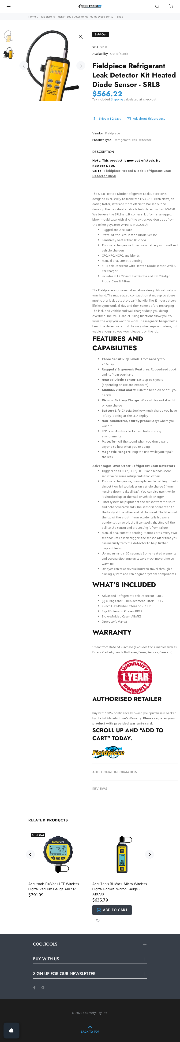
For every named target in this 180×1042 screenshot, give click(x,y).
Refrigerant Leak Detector (132, 140)
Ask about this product (149, 119)
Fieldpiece (112, 133)
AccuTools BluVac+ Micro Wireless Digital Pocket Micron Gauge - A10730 (119, 889)
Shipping (117, 99)
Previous (23, 65)
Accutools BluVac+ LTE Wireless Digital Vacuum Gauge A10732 (53, 886)
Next (80, 65)
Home (32, 17)
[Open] (11, 1030)
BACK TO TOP (90, 1032)
